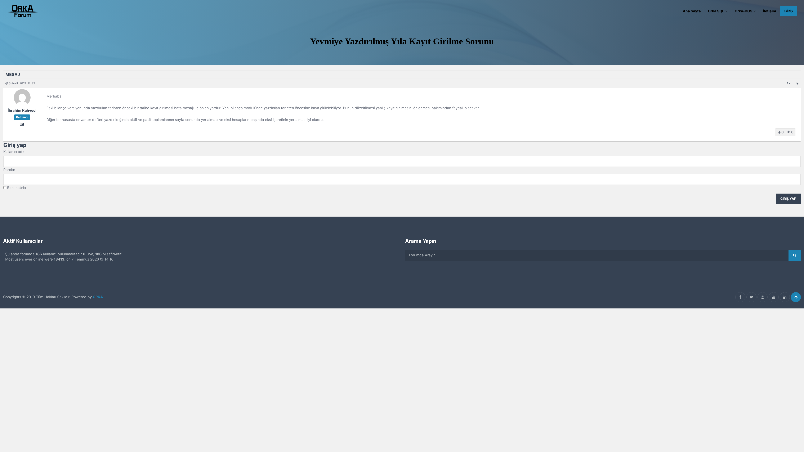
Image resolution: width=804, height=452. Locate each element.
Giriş (788, 11)
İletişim (769, 11)
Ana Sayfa (692, 11)
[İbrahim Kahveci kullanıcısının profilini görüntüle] (22, 104)
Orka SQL (716, 11)
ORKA (98, 297)
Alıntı (790, 83)
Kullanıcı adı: (13, 152)
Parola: (9, 170)
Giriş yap (788, 199)
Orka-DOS (743, 11)
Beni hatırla (16, 188)
